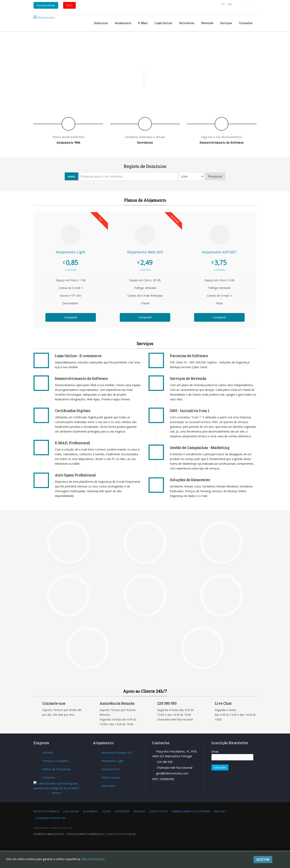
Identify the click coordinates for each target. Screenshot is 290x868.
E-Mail (143, 23)
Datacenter (122, 811)
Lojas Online (163, 23)
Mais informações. (93, 859)
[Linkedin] (255, 4)
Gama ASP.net (110, 769)
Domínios (101, 23)
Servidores (186, 23)
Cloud (106, 811)
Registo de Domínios (46, 811)
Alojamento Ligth (112, 761)
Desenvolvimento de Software (191, 811)
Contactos (246, 23)
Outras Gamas (110, 777)
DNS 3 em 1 (220, 811)
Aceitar (262, 859)
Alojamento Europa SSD (116, 752)
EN (230, 4)
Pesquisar (215, 176)
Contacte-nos (158, 811)
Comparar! (70, 317)
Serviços (226, 23)
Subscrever (108, 786)
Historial (47, 752)
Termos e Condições (55, 761)
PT (224, 4)
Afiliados (139, 811)
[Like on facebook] (239, 4)
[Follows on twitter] (247, 4)
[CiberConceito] (44, 23)
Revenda (207, 23)
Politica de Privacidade (56, 769)
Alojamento (123, 23)
